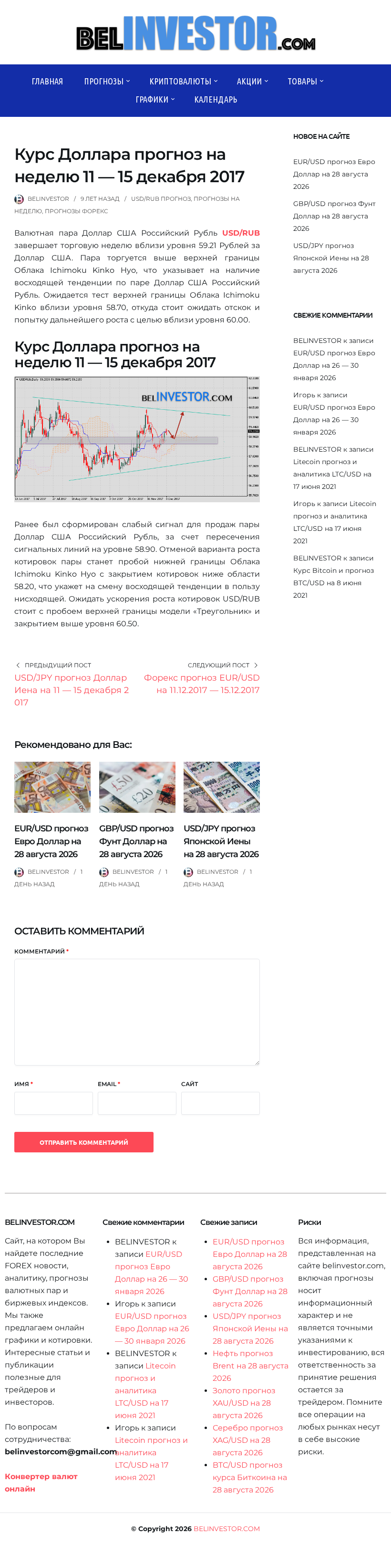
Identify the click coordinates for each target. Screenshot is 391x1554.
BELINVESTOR (48, 198)
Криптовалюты (180, 81)
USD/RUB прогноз (161, 198)
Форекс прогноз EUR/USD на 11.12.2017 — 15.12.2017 (202, 684)
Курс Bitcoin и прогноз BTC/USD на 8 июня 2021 (333, 583)
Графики (151, 99)
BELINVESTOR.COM (227, 1528)
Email (109, 1084)
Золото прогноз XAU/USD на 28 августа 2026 (244, 1403)
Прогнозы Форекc (76, 211)
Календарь (215, 99)
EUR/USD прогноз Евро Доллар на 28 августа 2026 (51, 841)
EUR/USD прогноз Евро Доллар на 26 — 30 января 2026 (334, 365)
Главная (47, 81)
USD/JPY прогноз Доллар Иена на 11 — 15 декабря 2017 (71, 690)
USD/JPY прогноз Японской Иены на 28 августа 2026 (221, 841)
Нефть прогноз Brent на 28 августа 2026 (250, 1366)
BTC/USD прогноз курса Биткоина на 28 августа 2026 (250, 1477)
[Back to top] (381, 1544)
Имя (23, 1084)
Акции (249, 81)
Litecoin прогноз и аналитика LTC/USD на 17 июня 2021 (332, 474)
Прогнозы (103, 81)
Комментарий (41, 951)
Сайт (189, 1084)
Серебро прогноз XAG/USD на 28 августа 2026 (248, 1440)
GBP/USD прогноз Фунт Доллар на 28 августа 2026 (136, 841)
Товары (302, 81)
